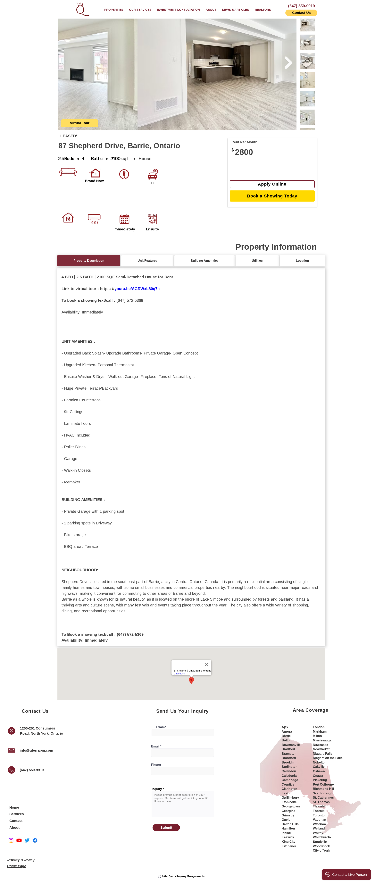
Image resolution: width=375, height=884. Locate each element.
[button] (140, 10)
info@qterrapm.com (36, 750)
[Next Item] (288, 62)
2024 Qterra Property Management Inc (183, 876)
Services (16, 814)
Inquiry (157, 789)
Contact (15, 821)
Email (155, 746)
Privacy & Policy (21, 860)
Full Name (159, 727)
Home (14, 807)
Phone (156, 764)
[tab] (88, 260)
